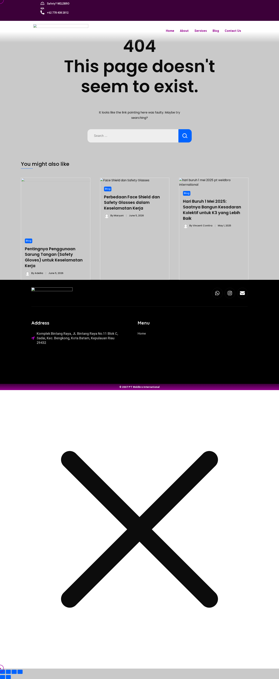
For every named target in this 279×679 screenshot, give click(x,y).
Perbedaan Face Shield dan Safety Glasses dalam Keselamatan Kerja (132, 202)
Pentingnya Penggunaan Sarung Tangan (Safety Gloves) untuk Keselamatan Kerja (54, 257)
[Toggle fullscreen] (8, 672)
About (184, 31)
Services (200, 31)
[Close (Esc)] (20, 672)
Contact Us (233, 31)
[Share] (14, 672)
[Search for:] (132, 135)
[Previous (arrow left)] (2, 677)
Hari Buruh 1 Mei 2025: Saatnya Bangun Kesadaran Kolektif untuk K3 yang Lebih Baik (212, 210)
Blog (216, 31)
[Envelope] (242, 293)
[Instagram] (230, 293)
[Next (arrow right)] (8, 677)
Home (170, 31)
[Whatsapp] (217, 293)
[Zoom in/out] (2, 672)
